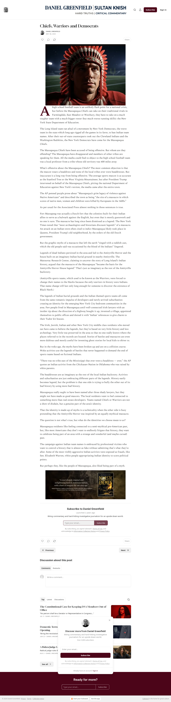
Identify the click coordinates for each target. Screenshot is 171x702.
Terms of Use (97, 661)
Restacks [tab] (56, 568)
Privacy (23, 699)
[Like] (42, 39)
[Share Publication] (140, 9)
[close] (110, 620)
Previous (49, 550)
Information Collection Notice (85, 663)
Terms (29, 699)
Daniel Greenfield (53, 31)
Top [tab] (42, 599)
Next (123, 550)
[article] (85, 613)
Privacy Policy (104, 663)
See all (45, 664)
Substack (145, 699)
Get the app (95, 699)
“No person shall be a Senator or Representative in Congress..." (67, 613)
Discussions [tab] (59, 599)
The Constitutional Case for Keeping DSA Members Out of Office (73, 608)
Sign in (163, 10)
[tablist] (51, 568)
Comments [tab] (45, 568)
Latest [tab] (49, 599)
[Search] (134, 9)
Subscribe (150, 10)
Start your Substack (80, 699)
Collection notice (38, 699)
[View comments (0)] (48, 39)
